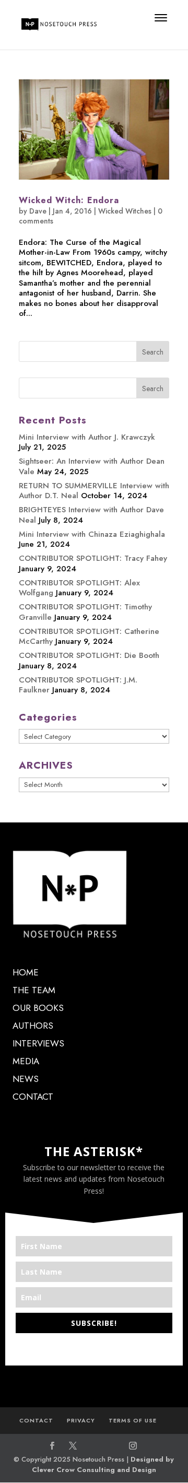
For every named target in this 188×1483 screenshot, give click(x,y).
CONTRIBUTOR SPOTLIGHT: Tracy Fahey (93, 558)
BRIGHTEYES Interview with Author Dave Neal (91, 515)
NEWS (26, 1079)
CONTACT (33, 1096)
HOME (26, 972)
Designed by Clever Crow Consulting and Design (103, 1464)
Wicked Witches (124, 211)
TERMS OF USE (133, 1420)
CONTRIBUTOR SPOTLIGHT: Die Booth (89, 655)
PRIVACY (81, 1420)
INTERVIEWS (38, 1043)
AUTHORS (33, 1025)
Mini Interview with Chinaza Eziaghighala (92, 534)
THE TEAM (34, 990)
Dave (37, 211)
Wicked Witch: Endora (69, 200)
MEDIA (26, 1061)
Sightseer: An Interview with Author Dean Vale (91, 466)
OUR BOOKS (38, 1008)
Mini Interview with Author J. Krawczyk (87, 437)
